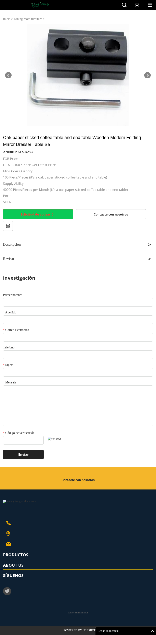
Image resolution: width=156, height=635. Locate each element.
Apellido (9, 312)
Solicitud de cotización (38, 214)
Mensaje (9, 382)
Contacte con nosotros (111, 214)
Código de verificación (19, 433)
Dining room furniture (28, 19)
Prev (8, 75)
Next (147, 75)
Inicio (6, 19)
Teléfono (8, 347)
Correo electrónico (16, 330)
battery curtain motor (78, 612)
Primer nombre (12, 295)
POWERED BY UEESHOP (80, 630)
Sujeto (8, 365)
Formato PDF (8, 226)
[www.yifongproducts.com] (19, 501)
